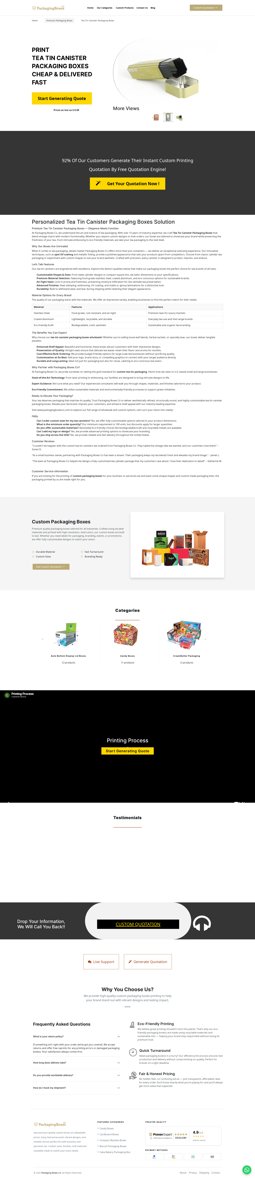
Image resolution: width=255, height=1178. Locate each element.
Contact (215, 1172)
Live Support (103, 961)
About (183, 1172)
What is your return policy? (48, 1036)
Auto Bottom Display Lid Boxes (68, 656)
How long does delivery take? (49, 1062)
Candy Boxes (127, 656)
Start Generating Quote (127, 751)
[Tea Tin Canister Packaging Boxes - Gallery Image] (168, 117)
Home (35, 20)
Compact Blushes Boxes (113, 1140)
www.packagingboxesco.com (53, 410)
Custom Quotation (138, 924)
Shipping (204, 1172)
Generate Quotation (150, 961)
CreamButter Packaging (186, 656)
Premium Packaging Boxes (59, 20)
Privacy (193, 1172)
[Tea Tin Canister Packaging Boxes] (156, 117)
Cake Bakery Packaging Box (115, 1152)
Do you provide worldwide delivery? (53, 1075)
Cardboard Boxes (109, 1134)
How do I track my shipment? (49, 1087)
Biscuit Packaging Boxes (113, 1146)
